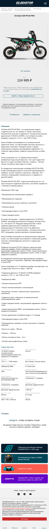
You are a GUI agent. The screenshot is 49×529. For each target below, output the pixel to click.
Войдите (13, 420)
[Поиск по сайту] (2, 3)
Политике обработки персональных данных (16, 508)
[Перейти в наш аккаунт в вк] (19, 494)
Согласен (24, 519)
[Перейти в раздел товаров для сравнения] (24, 525)
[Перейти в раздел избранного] (14, 525)
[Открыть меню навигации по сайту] (45, 3)
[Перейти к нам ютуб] (30, 494)
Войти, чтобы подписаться (23, 96)
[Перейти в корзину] (44, 525)
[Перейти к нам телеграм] (24, 494)
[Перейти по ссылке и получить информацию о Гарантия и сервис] (24, 468)
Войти (34, 528)
